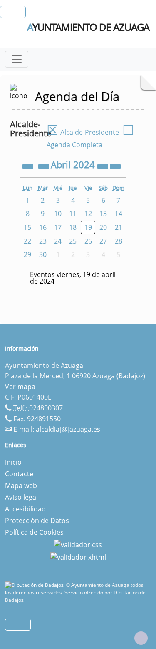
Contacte (19, 473)
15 (27, 227)
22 (27, 241)
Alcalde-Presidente (83, 132)
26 (88, 241)
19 (88, 227)
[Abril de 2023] (28, 165)
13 (103, 213)
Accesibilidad (25, 508)
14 (118, 213)
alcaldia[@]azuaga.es (68, 429)
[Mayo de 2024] (115, 165)
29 (27, 254)
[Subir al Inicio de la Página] (141, 638)
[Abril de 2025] (103, 165)
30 (43, 254)
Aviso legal (21, 497)
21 (118, 227)
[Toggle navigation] (16, 59)
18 (73, 227)
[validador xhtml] (78, 556)
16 (43, 227)
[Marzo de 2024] (44, 165)
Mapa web (21, 485)
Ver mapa (20, 386)
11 (73, 213)
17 (58, 227)
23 (43, 241)
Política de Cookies (34, 532)
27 (103, 241)
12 (88, 213)
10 (58, 213)
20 (103, 227)
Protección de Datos (37, 520)
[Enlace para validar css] (78, 543)
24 (58, 241)
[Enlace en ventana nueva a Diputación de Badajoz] (35, 585)
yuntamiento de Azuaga (88, 27)
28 (118, 241)
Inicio (13, 462)
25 (73, 241)
